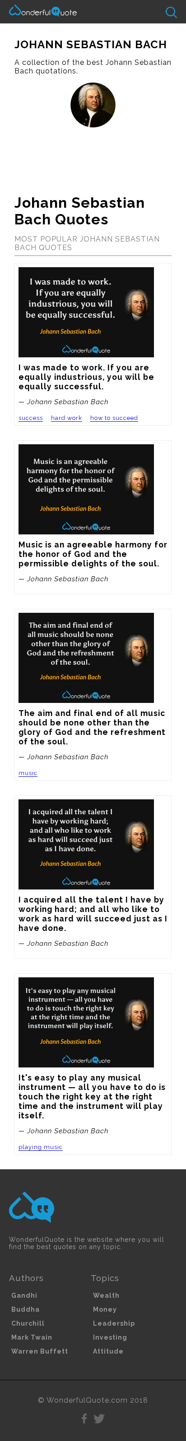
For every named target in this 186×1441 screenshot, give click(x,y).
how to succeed (114, 418)
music (28, 773)
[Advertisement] (93, 157)
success (31, 418)
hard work (66, 418)
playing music (41, 1147)
